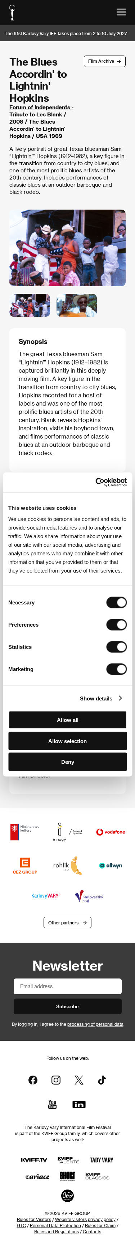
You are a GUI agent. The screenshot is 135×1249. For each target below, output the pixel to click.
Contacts (92, 1231)
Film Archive (101, 60)
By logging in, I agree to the (67, 1024)
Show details (96, 698)
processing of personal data (95, 1024)
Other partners (63, 922)
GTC (21, 1225)
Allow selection (67, 741)
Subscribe (67, 1006)
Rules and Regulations (56, 1231)
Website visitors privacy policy (85, 1219)
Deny (67, 762)
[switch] (116, 625)
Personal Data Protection (55, 1225)
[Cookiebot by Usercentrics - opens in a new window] (96, 482)
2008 (16, 121)
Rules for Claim (100, 1225)
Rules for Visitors (34, 1219)
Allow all (67, 720)
